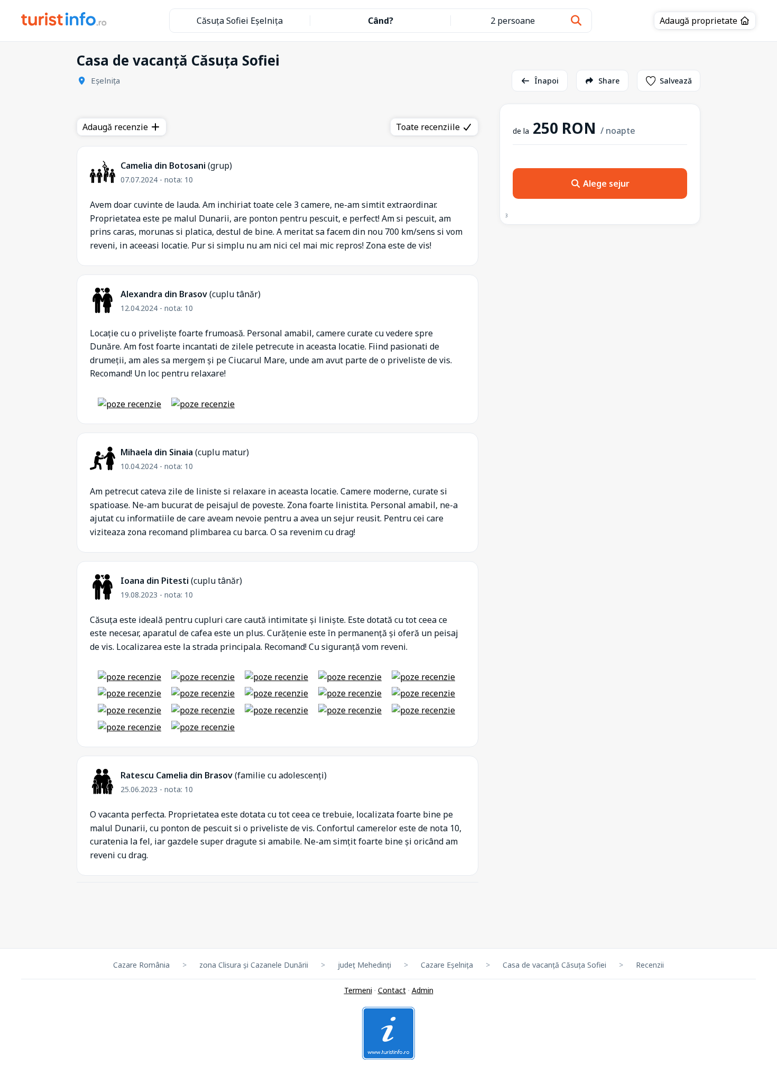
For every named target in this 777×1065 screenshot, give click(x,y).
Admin (422, 990)
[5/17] (423, 677)
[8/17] (276, 693)
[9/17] (350, 693)
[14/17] (350, 710)
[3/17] (276, 677)
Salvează (676, 81)
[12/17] (203, 710)
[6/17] (129, 693)
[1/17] (129, 677)
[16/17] (129, 727)
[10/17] (423, 693)
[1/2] (129, 404)
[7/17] (203, 693)
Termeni (358, 990)
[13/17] (276, 710)
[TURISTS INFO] (64, 20)
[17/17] (203, 727)
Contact (392, 990)
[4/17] (350, 677)
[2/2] (203, 404)
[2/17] (203, 677)
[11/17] (129, 710)
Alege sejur (605, 183)
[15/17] (423, 710)
